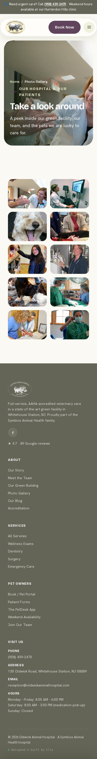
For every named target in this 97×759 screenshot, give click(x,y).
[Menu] (89, 27)
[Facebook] (12, 432)
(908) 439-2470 (55, 4)
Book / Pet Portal (21, 594)
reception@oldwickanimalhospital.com (38, 685)
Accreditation (18, 508)
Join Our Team (20, 624)
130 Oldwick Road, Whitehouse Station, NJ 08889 (47, 671)
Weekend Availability (24, 617)
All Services (17, 536)
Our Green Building (23, 485)
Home (14, 82)
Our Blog (15, 500)
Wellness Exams (21, 543)
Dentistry (15, 551)
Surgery (14, 559)
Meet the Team (20, 478)
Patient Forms (19, 602)
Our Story (16, 470)
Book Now (64, 27)
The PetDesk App (22, 609)
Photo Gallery (19, 493)
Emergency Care (21, 566)
